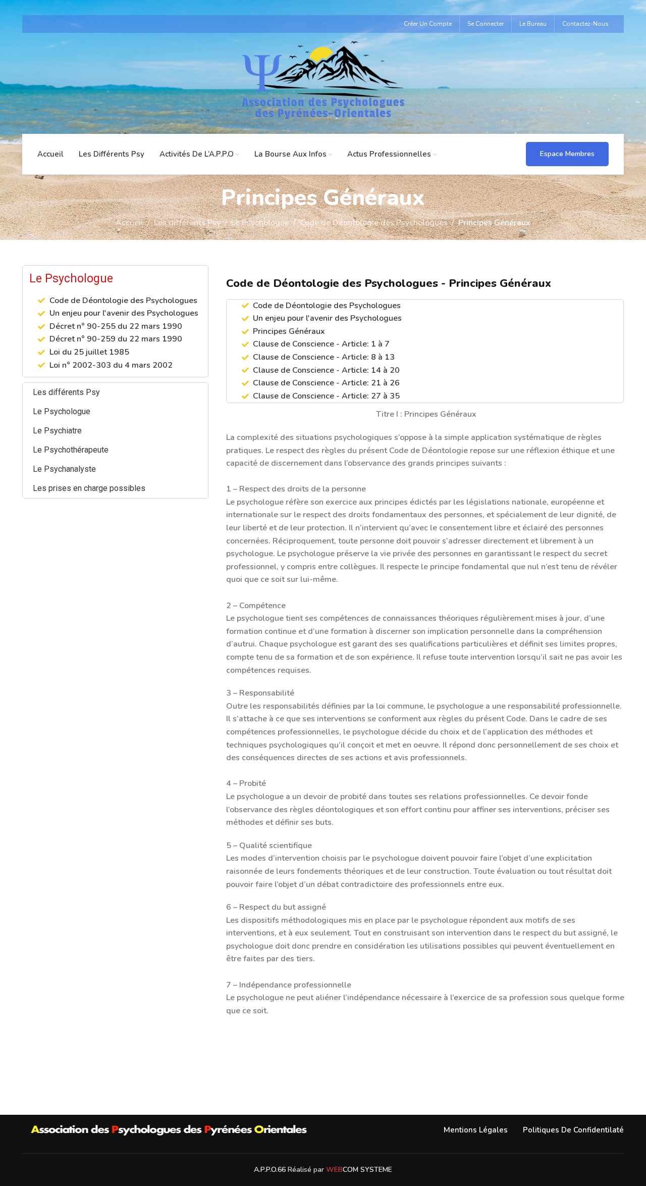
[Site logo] (323, 82)
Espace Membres (567, 154)
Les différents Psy (187, 222)
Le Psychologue (260, 222)
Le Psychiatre (57, 430)
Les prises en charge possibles (89, 488)
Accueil (129, 222)
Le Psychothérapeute (71, 450)
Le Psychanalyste (64, 469)
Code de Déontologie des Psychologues (374, 222)
